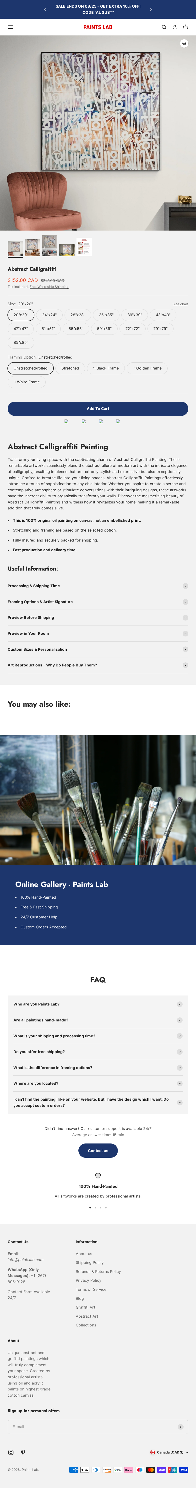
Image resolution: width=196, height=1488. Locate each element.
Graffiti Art (85, 1307)
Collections (86, 1325)
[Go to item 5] (84, 248)
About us (84, 1253)
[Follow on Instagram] (11, 1452)
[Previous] (45, 9)
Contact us (98, 1150)
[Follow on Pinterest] (23, 1452)
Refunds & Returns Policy (98, 1271)
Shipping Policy (90, 1262)
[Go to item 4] (67, 251)
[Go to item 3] (49, 246)
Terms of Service (91, 1289)
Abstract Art (87, 1316)
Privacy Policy (88, 1280)
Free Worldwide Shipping (49, 287)
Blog (80, 1298)
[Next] (151, 9)
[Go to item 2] (32, 248)
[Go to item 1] (15, 249)
